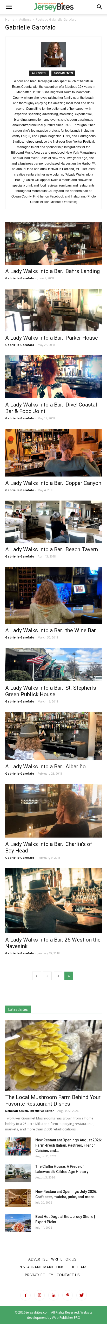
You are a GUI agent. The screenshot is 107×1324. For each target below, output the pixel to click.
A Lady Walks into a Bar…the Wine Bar (50, 630)
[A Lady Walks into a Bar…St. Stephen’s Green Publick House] (53, 664)
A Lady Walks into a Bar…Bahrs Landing (52, 271)
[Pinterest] (67, 1295)
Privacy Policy (39, 1274)
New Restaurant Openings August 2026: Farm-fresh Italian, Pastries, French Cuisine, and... (68, 1145)
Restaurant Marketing (41, 1266)
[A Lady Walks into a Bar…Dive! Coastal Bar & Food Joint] (53, 376)
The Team (77, 1266)
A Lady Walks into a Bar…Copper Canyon (53, 483)
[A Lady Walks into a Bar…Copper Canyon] (53, 453)
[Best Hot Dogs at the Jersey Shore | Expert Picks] (18, 1223)
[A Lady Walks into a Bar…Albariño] (53, 736)
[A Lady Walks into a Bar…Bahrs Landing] (53, 243)
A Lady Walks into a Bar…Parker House (51, 338)
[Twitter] (81, 1295)
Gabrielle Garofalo (19, 278)
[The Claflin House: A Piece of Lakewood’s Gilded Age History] (18, 1173)
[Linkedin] (53, 1295)
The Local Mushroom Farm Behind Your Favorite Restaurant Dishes (53, 1100)
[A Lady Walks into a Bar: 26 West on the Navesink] (53, 900)
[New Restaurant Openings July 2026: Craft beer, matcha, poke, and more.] (18, 1198)
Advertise (38, 1259)
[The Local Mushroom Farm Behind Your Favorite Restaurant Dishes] (53, 1055)
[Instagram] (39, 1295)
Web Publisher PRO (66, 1317)
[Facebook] (25, 1295)
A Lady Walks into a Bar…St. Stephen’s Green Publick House (50, 691)
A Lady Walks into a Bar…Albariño (45, 766)
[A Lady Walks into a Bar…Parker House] (53, 310)
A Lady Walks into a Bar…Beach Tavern (51, 549)
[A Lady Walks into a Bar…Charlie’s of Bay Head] (53, 811)
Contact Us (68, 1274)
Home (9, 19)
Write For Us (63, 1259)
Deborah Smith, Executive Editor (29, 1111)
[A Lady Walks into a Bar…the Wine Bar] (53, 595)
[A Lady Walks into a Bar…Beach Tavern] (53, 522)
